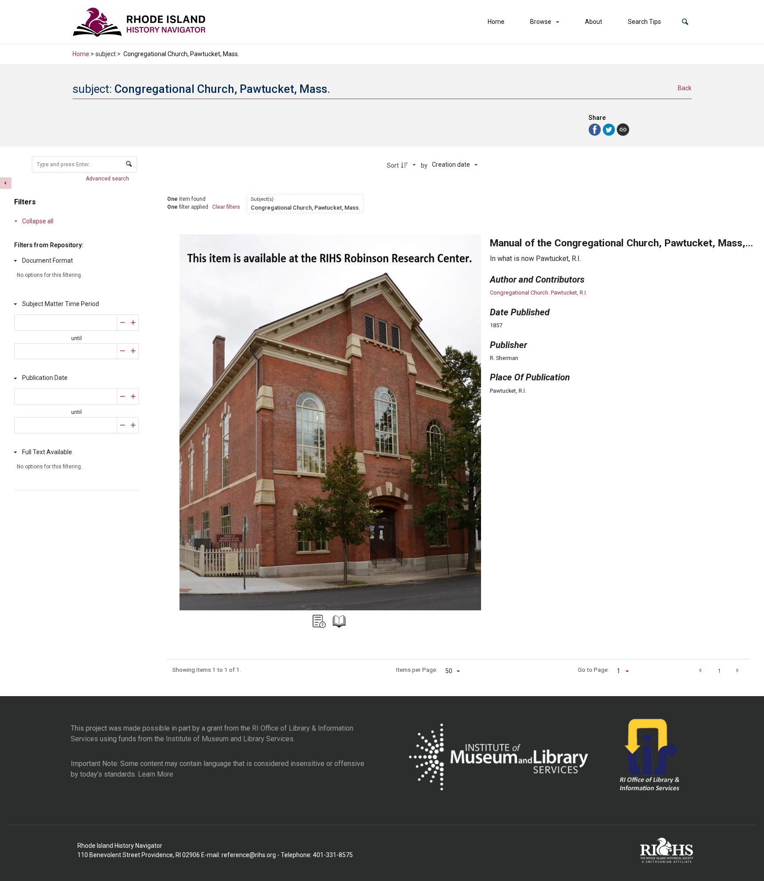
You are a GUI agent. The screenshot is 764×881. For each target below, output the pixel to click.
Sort (393, 165)
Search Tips (644, 21)
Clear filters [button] (226, 207)
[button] (685, 22)
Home (496, 21)
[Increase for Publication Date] (133, 396)
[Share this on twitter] (610, 129)
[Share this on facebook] (595, 129)
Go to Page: (593, 669)
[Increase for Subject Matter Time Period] (133, 322)
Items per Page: (416, 669)
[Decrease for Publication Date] (122, 396)
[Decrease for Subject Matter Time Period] (122, 322)
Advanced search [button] (108, 179)
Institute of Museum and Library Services (230, 739)
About (593, 21)
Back (684, 88)
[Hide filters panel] (5, 183)
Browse (540, 21)
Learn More (155, 774)
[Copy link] (623, 129)
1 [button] (719, 670)
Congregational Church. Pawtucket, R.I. (538, 292)
